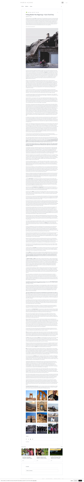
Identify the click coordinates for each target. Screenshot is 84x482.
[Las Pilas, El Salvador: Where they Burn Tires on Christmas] (56, 451)
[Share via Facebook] (26, 439)
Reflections (26, 6)
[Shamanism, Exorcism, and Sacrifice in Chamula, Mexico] (42, 451)
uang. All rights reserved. (29, 478)
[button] (62, 2)
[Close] (82, 480)
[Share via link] (32, 439)
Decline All (75, 480)
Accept (80, 480)
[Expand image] (31, 395)
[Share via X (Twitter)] (28, 439)
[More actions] (57, 12)
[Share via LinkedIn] (30, 439)
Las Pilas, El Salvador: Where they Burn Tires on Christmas (56, 458)
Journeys (31, 6)
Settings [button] (72, 480)
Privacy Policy (34, 480)
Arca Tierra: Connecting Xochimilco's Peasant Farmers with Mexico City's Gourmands (28, 458)
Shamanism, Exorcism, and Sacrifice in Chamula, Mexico (42, 458)
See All (62, 446)
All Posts (22, 6)
